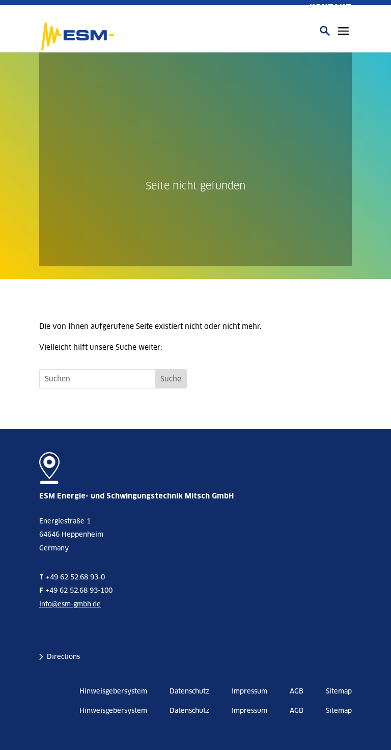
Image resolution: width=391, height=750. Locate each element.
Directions (63, 656)
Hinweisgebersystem (113, 691)
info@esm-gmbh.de (70, 604)
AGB (296, 691)
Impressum (249, 691)
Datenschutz (189, 691)
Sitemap (339, 691)
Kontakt (331, 7)
